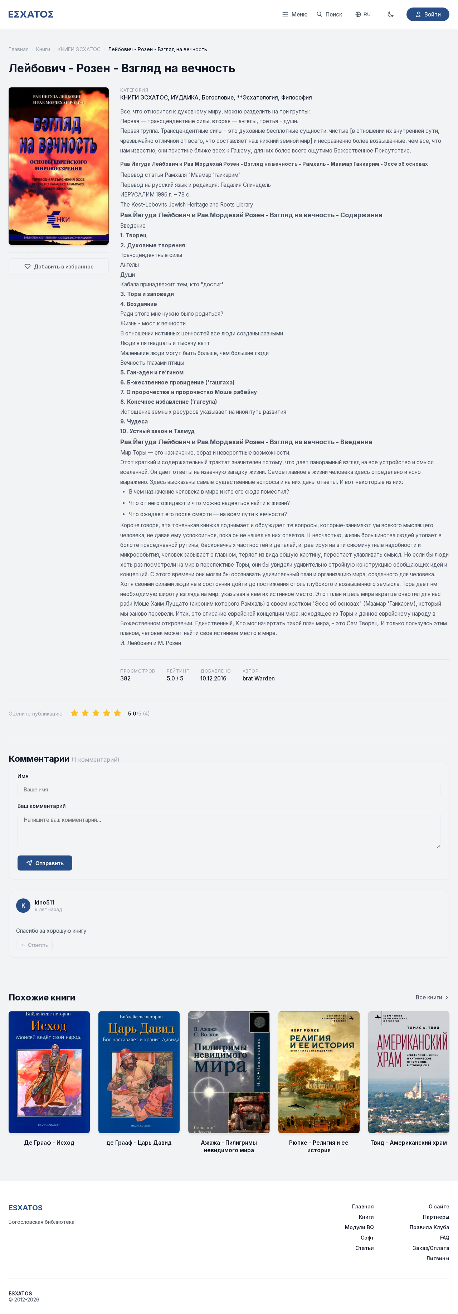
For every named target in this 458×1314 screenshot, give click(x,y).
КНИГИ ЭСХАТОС (79, 49)
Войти (432, 14)
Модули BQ (359, 1227)
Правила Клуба (429, 1227)
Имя (23, 776)
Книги (43, 49)
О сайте (439, 1206)
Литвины (437, 1258)
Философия (296, 97)
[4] (107, 713)
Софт (367, 1238)
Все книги (429, 997)
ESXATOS (26, 1207)
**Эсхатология (257, 97)
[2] (85, 713)
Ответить (38, 945)
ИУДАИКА (185, 97)
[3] (96, 713)
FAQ (444, 1238)
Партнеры (436, 1217)
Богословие (218, 97)
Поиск (334, 14)
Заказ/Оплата (431, 1248)
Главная (19, 49)
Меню (300, 14)
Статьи (364, 1248)
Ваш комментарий (42, 806)
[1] (74, 713)
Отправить (49, 863)
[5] (117, 713)
